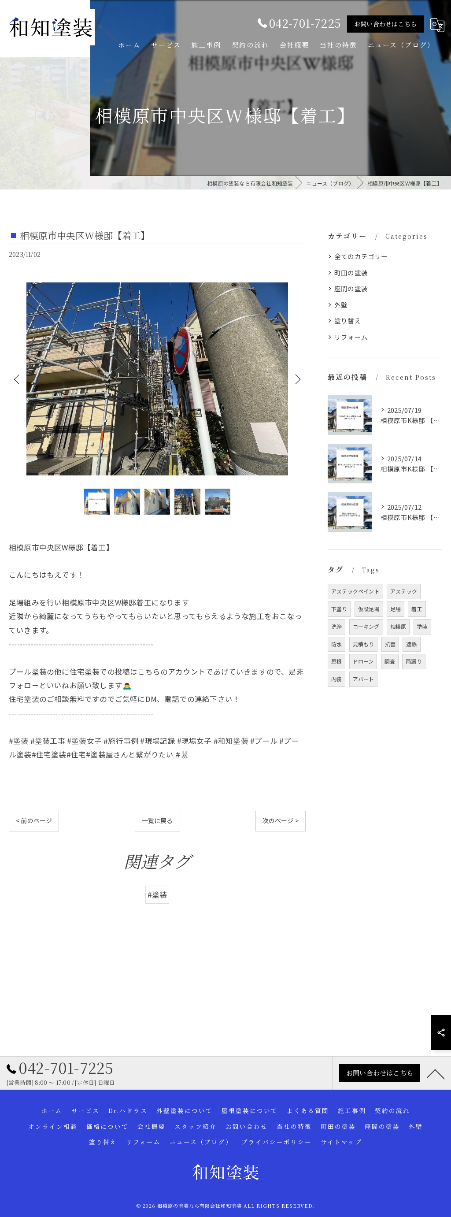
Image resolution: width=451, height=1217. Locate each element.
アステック (403, 591)
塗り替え (347, 320)
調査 (389, 661)
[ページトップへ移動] (435, 1073)
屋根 (336, 661)
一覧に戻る (157, 820)
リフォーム (351, 336)
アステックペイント (355, 591)
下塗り (339, 608)
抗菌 (390, 644)
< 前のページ (34, 820)
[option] (157, 378)
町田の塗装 (351, 272)
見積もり (363, 644)
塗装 (422, 626)
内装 (336, 679)
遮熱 (411, 644)
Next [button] (297, 379)
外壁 (340, 304)
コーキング (366, 626)
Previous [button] (17, 379)
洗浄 (336, 626)
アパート (363, 679)
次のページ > (280, 820)
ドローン (363, 661)
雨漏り (414, 661)
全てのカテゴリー (361, 256)
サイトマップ (341, 1141)
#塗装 (157, 894)
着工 (416, 608)
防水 (336, 644)
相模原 (398, 626)
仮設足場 (369, 608)
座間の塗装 (351, 288)
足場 (395, 608)
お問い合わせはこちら (385, 23)
